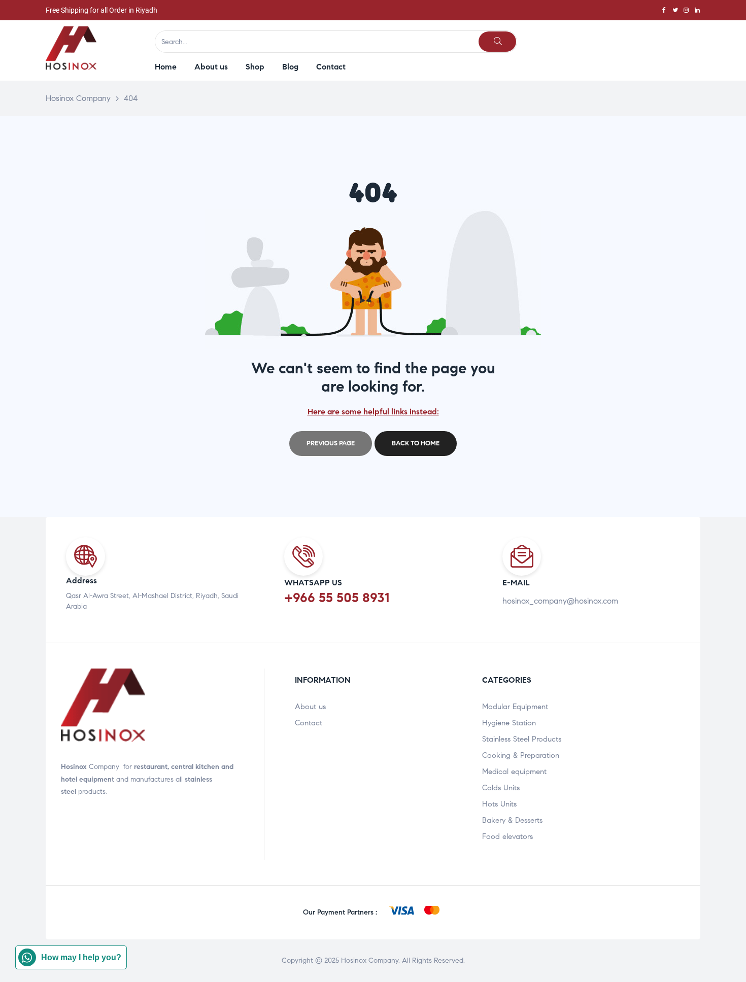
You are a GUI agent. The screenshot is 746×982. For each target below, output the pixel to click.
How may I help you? (81, 957)
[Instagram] (686, 10)
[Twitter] (675, 10)
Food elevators (507, 836)
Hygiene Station (509, 722)
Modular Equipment (515, 706)
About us (310, 706)
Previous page (331, 443)
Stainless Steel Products (521, 739)
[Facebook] (664, 10)
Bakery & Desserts (512, 820)
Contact (308, 722)
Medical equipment (514, 771)
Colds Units (501, 787)
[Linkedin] (697, 10)
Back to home (415, 443)
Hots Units (499, 804)
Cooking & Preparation (520, 755)
